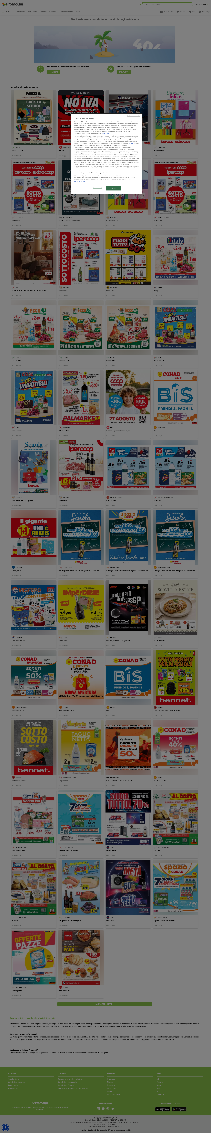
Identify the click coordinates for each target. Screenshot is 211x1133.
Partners (131, 143)
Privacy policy (106, 133)
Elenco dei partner (79, 181)
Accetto (113, 188)
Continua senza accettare (133, 116)
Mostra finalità (97, 188)
